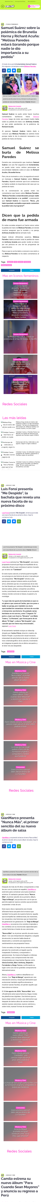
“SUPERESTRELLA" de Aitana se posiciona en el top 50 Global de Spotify (20, 338)
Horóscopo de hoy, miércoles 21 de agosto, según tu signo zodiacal (27, 442)
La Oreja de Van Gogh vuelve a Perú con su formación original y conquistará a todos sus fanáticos (20, 751)
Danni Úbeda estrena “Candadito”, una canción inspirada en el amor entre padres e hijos (20, 724)
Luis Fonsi (5, 513)
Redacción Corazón (14, 106)
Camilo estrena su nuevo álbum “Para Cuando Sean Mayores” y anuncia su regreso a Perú (20, 696)
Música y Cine (10, 485)
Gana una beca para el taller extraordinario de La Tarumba (20, 771)
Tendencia (27, 262)
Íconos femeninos (12, 24)
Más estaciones (31, 1)
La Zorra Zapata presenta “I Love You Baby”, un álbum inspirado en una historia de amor (20, 290)
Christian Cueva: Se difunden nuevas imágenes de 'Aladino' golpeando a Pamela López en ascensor (28, 453)
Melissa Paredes (6, 265)
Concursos (20, 767)
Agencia (10, 262)
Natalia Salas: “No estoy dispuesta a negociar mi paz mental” (20, 385)
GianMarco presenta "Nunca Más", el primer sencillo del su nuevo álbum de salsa (20, 676)
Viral (15, 262)
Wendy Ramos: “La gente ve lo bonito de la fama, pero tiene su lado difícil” (20, 365)
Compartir (12, 270)
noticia (20, 262)
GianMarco (11, 1012)
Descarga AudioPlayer (20, 1)
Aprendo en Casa (9, 1)
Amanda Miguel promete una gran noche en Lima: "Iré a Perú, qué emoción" (20, 1132)
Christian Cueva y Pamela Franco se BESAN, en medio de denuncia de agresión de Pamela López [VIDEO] (27, 433)
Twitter (32, 270)
